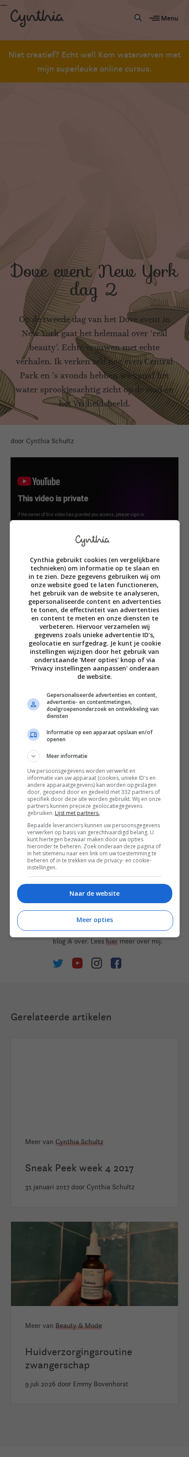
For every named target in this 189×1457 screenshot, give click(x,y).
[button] (94, 756)
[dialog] (95, 728)
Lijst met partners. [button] (77, 813)
